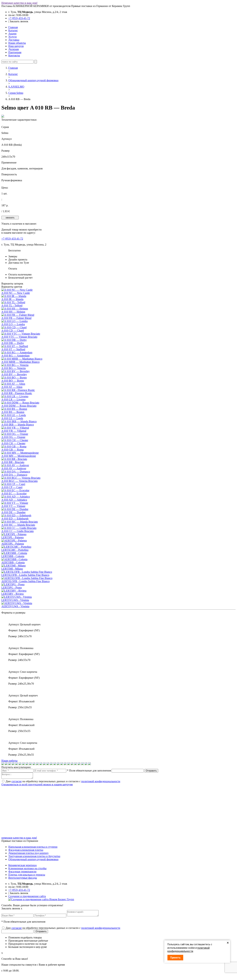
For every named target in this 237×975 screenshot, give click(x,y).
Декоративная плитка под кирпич (28, 853)
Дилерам (13, 49)
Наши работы (9, 760)
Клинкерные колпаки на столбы (27, 868)
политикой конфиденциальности (100, 781)
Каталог (13, 30)
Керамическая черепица (22, 865)
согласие (16, 781)
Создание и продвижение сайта (27, 896)
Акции (12, 33)
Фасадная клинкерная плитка (25, 849)
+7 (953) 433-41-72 (19, 18)
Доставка (13, 39)
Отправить (151, 770)
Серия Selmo (15, 92)
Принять (175, 957)
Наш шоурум (16, 46)
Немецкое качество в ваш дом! (19, 2)
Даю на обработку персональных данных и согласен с (63, 781)
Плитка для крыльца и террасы (26, 874)
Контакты (14, 55)
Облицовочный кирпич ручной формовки (33, 80)
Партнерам (14, 52)
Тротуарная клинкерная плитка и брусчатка (34, 856)
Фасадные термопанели (22, 871)
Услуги (12, 36)
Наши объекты (17, 42)
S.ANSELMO (16, 86)
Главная (13, 27)
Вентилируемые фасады (22, 877)
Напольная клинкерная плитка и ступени (32, 846)
